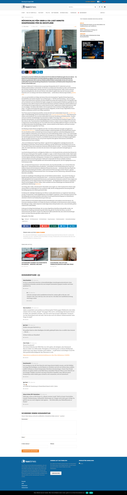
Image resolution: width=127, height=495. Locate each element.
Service (102, 12)
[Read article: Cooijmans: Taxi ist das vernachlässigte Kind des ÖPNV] (63, 254)
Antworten (26, 288)
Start (23, 12)
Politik (48, 12)
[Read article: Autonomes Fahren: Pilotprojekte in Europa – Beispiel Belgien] (35, 254)
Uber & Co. (24, 221)
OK (87, 492)
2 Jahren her (35, 280)
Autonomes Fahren (28, 258)
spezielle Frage (71, 113)
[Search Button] (95, 6)
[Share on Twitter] (26, 72)
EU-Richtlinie (43, 219)
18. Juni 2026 (25, 266)
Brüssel (27, 219)
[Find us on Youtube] (104, 7)
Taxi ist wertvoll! (31, 12)
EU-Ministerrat (34, 219)
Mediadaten (56, 473)
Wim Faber (26, 26)
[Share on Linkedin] (41, 72)
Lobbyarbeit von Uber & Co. (28, 130)
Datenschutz (25, 487)
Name (24, 437)
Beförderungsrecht (57, 258)
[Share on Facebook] (23, 72)
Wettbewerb (54, 12)
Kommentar (25, 419)
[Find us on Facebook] (99, 7)
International (64, 12)
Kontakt (24, 481)
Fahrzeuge (73, 12)
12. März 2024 (34, 26)
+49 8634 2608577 (90, 1)
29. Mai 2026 (54, 266)
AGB (23, 483)
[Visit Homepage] (29, 7)
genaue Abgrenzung (66, 117)
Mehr (91, 492)
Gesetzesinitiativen (29, 17)
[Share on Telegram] (37, 72)
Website (52, 443)
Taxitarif (40, 12)
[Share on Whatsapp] (34, 72)
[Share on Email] (30, 72)
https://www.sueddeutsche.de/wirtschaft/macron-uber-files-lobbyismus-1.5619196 (46, 355)
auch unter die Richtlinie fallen (58, 114)
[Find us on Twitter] (102, 7)
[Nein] (125, 493)
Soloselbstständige (70, 219)
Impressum (24, 485)
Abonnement (83, 12)
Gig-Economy (51, 219)
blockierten (38, 184)
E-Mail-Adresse (26, 443)
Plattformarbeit (60, 219)
